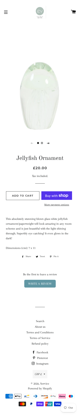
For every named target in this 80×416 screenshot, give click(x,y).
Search (40, 321)
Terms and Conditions (40, 332)
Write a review (40, 283)
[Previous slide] (32, 143)
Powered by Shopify (40, 388)
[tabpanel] (40, 76)
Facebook (42, 352)
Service (44, 383)
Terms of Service (40, 338)
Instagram (42, 363)
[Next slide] (48, 143)
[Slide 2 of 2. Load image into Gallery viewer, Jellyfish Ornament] (42, 143)
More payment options (56, 204)
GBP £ (38, 374)
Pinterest (42, 358)
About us (40, 326)
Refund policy (40, 343)
